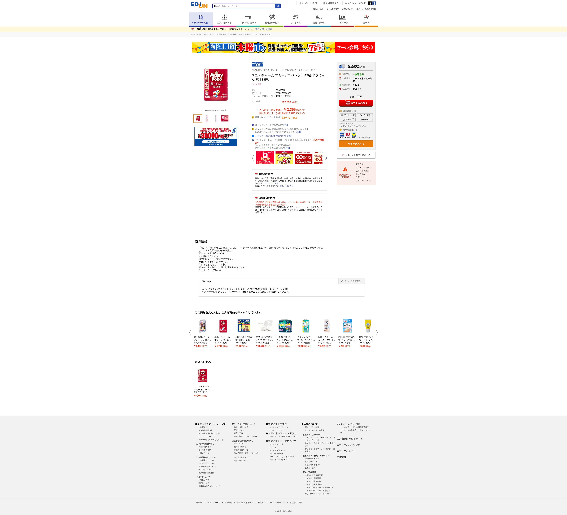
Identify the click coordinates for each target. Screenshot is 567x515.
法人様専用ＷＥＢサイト (350, 438)
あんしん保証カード (277, 450)
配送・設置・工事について (243, 424)
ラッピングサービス (242, 457)
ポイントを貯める (276, 453)
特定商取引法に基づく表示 (209, 433)
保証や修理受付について (242, 441)
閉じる (99, 4)
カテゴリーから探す (201, 23)
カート (366, 19)
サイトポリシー (205, 436)
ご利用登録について (207, 460)
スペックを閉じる (352, 281)
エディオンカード (248, 23)
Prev (254, 158)
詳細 (286, 125)
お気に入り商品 (317, 9)
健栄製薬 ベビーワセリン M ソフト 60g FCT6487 (367, 340)
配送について (239, 430)
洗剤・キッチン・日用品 (227, 34)
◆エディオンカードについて (281, 441)
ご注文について (203, 477)
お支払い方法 (204, 480)
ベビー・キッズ (245, 34)
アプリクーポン (275, 430)
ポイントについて (363, 180)
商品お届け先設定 (263, 29)
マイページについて (207, 463)
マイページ (343, 23)
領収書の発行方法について (209, 486)
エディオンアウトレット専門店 (317, 491)
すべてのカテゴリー (206, 34)
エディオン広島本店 (313, 481)
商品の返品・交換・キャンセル (246, 453)
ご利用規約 (203, 427)
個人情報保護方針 (206, 430)
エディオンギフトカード (279, 460)
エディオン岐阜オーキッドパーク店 (319, 487)
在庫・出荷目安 (362, 171)
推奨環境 (261, 503)
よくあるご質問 (332, 9)
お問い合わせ (347, 9)
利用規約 (228, 503)
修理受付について (241, 450)
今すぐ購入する (356, 143)
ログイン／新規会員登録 (366, 9)
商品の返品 (360, 174)
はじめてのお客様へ (205, 444)
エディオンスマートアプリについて (283, 436)
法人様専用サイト (333, 3)
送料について (204, 483)
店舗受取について (241, 461)
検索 (7, 26)
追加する (45, 25)
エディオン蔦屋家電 (313, 478)
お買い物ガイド (224, 23)
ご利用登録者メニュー (206, 457)
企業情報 (341, 457)
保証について (361, 177)
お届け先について (241, 427)
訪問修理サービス (312, 459)
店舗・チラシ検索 (312, 427)
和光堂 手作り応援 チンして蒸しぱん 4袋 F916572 (347, 340)
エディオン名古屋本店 (314, 484)
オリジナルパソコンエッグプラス (318, 494)
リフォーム (295, 23)
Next (324, 158)
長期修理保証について (207, 466)
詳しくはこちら (271, 183)
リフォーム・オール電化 (314, 430)
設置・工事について (242, 433)
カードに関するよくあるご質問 (281, 457)
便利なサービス (272, 23)
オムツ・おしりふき (262, 34)
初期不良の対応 (240, 447)
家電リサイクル (311, 462)
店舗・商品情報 (309, 472)
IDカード (273, 447)
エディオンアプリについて (280, 427)
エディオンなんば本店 (314, 475)
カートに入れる (359, 103)
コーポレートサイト (310, 3)
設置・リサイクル (363, 167)
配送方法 (359, 164)
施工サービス (310, 468)
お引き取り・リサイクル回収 (245, 436)
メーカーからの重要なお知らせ (211, 440)
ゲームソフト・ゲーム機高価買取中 (354, 427)
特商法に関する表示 (245, 503)
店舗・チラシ (319, 23)
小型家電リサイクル (313, 465)
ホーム (193, 34)
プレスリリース (213, 503)
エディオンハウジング (356, 3)
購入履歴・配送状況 (207, 473)
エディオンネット (346, 451)
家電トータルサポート (312, 435)
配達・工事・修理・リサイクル (316, 456)
